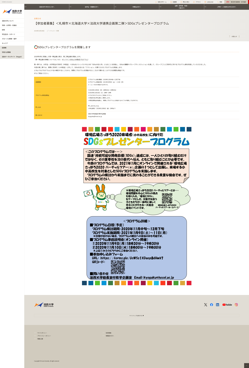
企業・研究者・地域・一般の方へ (181, 7)
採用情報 (108, 333)
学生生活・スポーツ (8, 34)
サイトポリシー (42, 333)
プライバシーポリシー (44, 336)
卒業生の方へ (137, 7)
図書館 (4, 48)
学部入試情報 (6, 52)
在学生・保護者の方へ (92, 7)
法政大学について (8, 21)
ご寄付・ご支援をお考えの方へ (226, 7)
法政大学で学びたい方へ (46, 7)
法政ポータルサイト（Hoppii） (12, 57)
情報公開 (40, 339)
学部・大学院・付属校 (9, 25)
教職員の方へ (110, 336)
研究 (3, 30)
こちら (97, 106)
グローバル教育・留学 (9, 39)
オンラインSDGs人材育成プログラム (75, 59)
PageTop (246, 365)
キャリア (5, 43)
